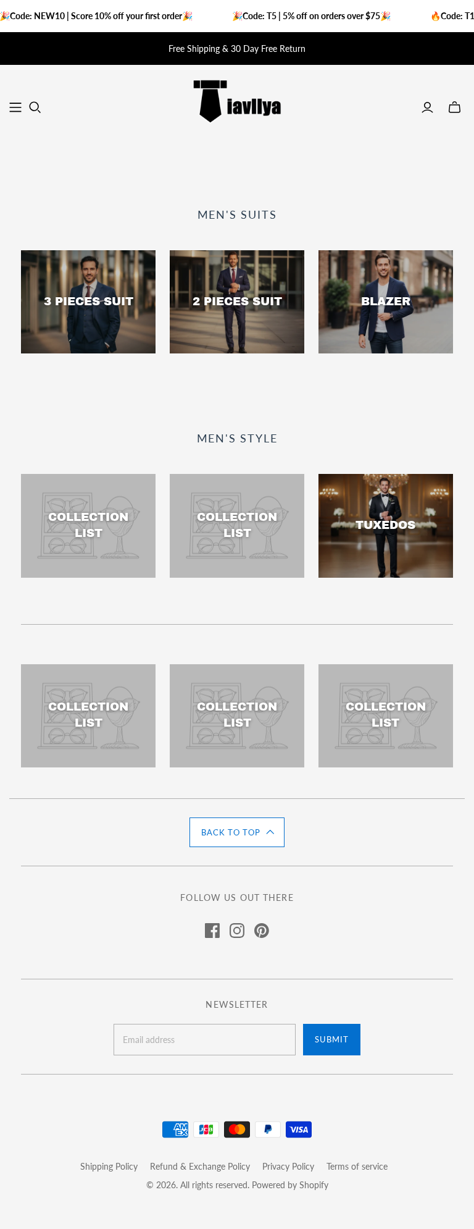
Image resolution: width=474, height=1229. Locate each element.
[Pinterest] (261, 930)
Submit (332, 1039)
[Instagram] (237, 930)
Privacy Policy (288, 1166)
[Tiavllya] (237, 100)
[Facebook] (212, 930)
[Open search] (35, 107)
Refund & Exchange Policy (200, 1166)
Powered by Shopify (290, 1185)
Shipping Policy (109, 1166)
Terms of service (357, 1166)
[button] (237, 832)
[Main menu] (15, 107)
